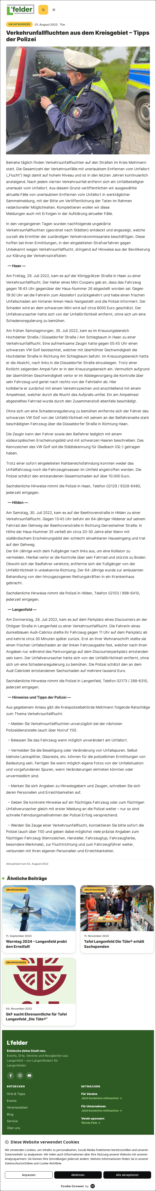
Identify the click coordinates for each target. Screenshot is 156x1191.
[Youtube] (29, 1075)
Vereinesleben (17, 1107)
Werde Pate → (90, 1122)
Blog (10, 1114)
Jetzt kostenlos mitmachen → (101, 1098)
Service (12, 1121)
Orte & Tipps (16, 1094)
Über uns (13, 1128)
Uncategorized (19, 24)
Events (12, 1101)
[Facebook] (10, 1075)
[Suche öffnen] (43, 10)
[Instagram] (20, 1075)
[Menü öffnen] (54, 10)
